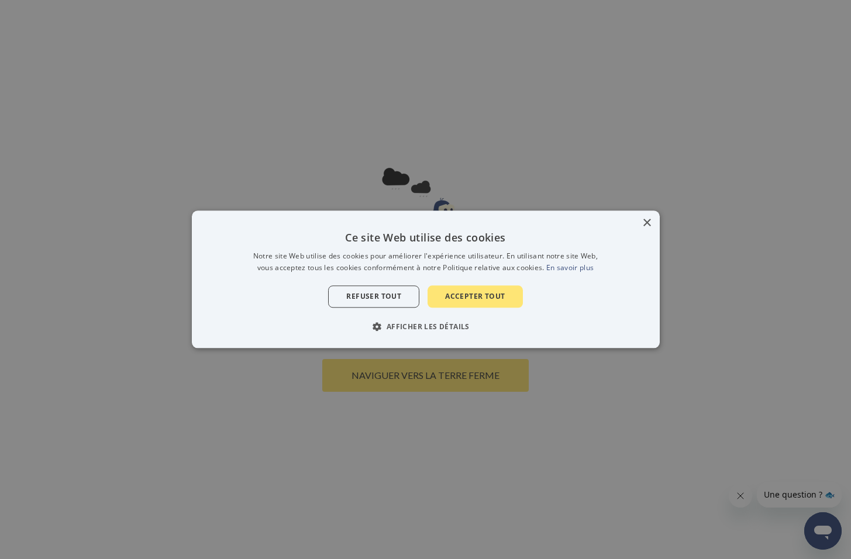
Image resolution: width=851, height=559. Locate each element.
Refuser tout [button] (373, 296)
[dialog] (426, 279)
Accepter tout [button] (475, 296)
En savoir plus (570, 268)
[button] (425, 327)
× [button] (646, 223)
